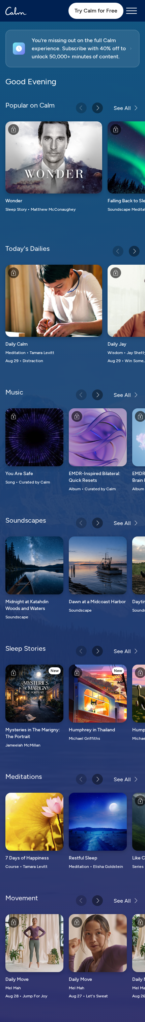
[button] (72, 48)
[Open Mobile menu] (131, 11)
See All (122, 108)
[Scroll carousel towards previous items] (81, 108)
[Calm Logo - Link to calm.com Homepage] (16, 11)
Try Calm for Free (96, 10)
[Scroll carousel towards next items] (97, 108)
